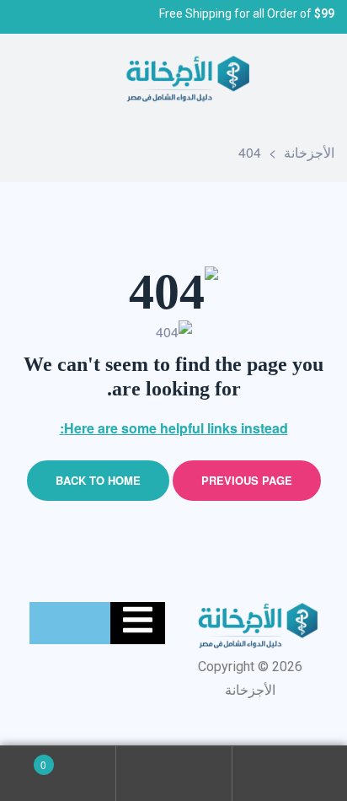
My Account (289, 773)
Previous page (246, 480)
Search (173, 773)
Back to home (98, 480)
